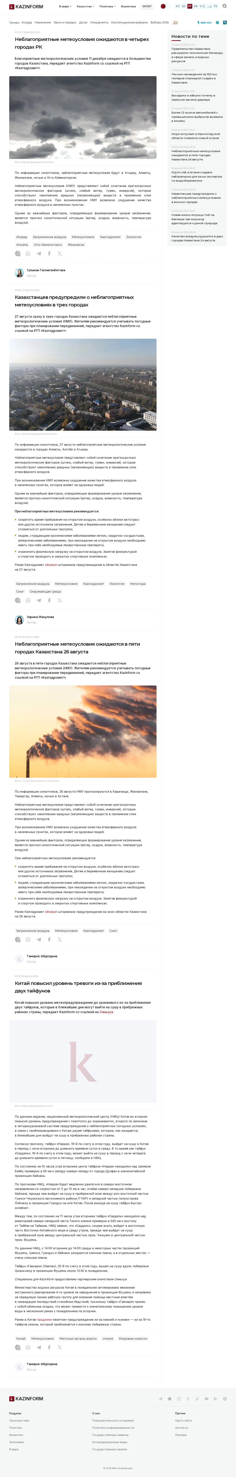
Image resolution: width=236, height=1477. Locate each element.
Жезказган (76, 245)
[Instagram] (18, 254)
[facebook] (188, 1399)
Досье (83, 22)
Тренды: (14, 22)
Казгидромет (110, 237)
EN (195, 6)
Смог (20, 591)
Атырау (21, 237)
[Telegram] (39, 254)
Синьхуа (106, 1012)
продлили (45, 1319)
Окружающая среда (45, 591)
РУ (190, 6)
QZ (184, 6)
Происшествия (19, 1420)
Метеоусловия (83, 237)
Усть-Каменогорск (48, 245)
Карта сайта (183, 1420)
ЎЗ (215, 6)
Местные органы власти (78, 1338)
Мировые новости (133, 1338)
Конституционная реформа (129, 22)
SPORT (147, 6)
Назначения (43, 22)
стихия (108, 1338)
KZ (178, 6)
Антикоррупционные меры (109, 1442)
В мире (14, 1449)
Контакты (181, 1427)
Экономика (16, 1442)
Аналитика (128, 6)
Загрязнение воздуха (49, 237)
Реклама (181, 1435)
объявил (51, 565)
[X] (60, 254)
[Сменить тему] (165, 6)
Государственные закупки (109, 1449)
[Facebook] (49, 254)
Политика (15, 1427)
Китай (21, 1338)
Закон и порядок (65, 22)
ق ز (209, 6)
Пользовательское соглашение (113, 1420)
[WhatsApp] (28, 254)
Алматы (22, 245)
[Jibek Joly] (205, 22)
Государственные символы (110, 1435)
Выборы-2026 (159, 22)
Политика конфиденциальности (113, 1427)
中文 (202, 6)
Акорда (27, 22)
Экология (133, 237)
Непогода (137, 584)
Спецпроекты (99, 22)
